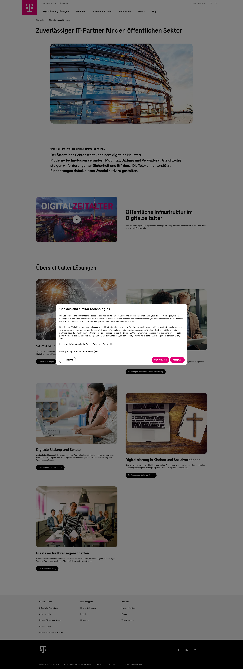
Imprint (77, 351)
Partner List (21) (90, 351)
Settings (69, 359)
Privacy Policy (65, 351)
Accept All (177, 359)
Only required (160, 359)
